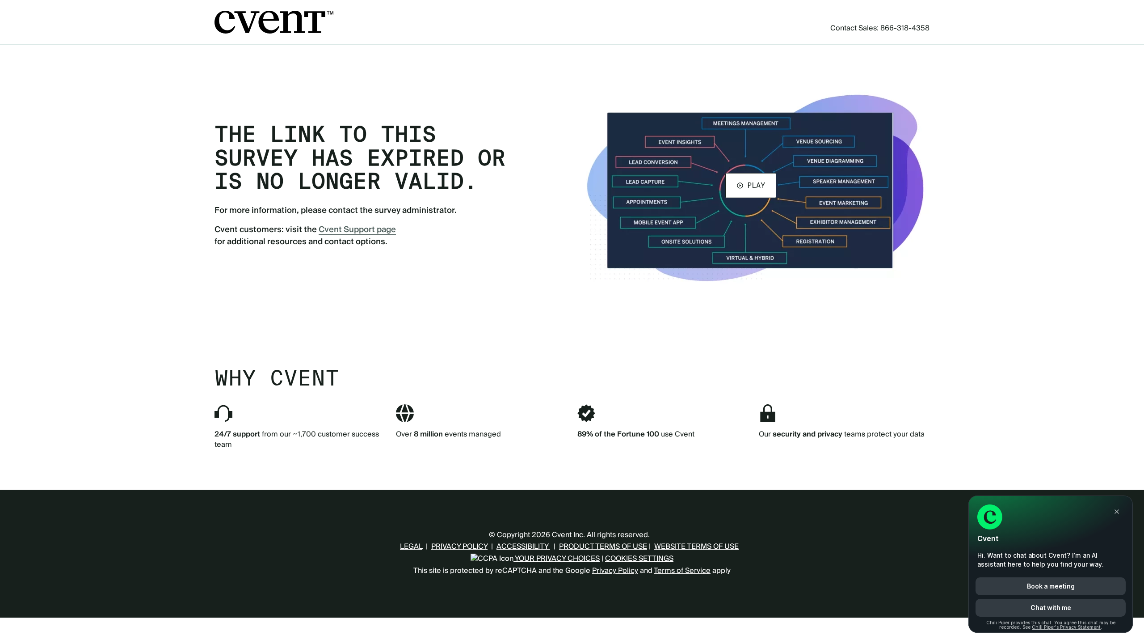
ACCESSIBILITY (523, 546)
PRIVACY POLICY (459, 546)
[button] (750, 185)
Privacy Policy (615, 570)
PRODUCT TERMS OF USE (603, 546)
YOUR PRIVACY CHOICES (556, 558)
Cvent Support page (357, 230)
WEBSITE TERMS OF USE (696, 546)
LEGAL (411, 546)
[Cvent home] (273, 22)
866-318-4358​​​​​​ (905, 28)
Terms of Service (682, 570)
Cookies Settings (639, 559)
